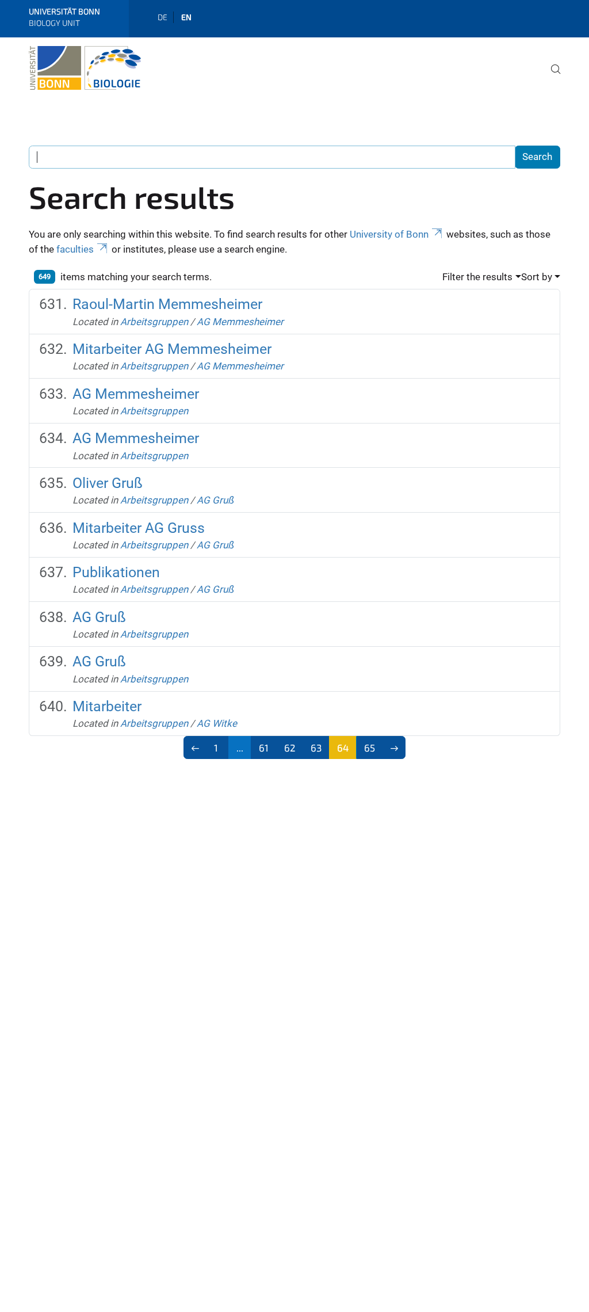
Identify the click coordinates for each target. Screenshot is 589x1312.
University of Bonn (389, 234)
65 (369, 747)
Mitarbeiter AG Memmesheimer (171, 349)
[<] (195, 747)
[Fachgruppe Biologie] (85, 68)
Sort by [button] (536, 277)
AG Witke (217, 723)
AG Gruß (215, 500)
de (162, 17)
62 (290, 747)
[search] (551, 77)
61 (264, 747)
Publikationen (116, 572)
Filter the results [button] (477, 277)
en (186, 17)
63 (316, 747)
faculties (75, 249)
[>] (394, 747)
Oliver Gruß (107, 483)
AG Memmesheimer (240, 321)
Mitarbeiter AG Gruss (138, 528)
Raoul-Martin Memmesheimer (167, 304)
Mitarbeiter (106, 706)
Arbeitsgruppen (154, 321)
